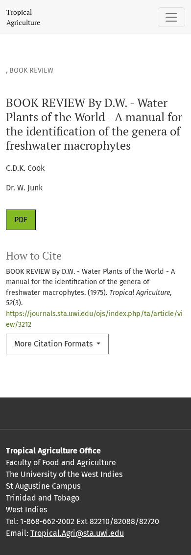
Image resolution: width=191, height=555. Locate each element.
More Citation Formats (54, 343)
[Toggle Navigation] (171, 17)
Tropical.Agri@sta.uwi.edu (77, 533)
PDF (20, 219)
